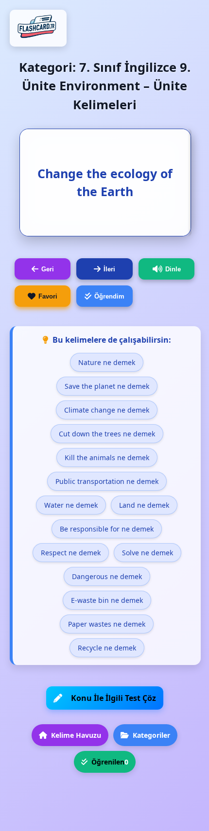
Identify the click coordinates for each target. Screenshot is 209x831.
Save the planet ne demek (107, 386)
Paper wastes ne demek (106, 624)
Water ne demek (71, 505)
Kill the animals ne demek (107, 457)
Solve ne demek (147, 552)
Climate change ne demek (106, 410)
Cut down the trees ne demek (107, 433)
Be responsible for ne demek (107, 528)
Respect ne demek (71, 552)
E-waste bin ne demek (107, 600)
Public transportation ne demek (106, 481)
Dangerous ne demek (107, 576)
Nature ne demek (106, 362)
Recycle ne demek (107, 647)
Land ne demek (144, 505)
